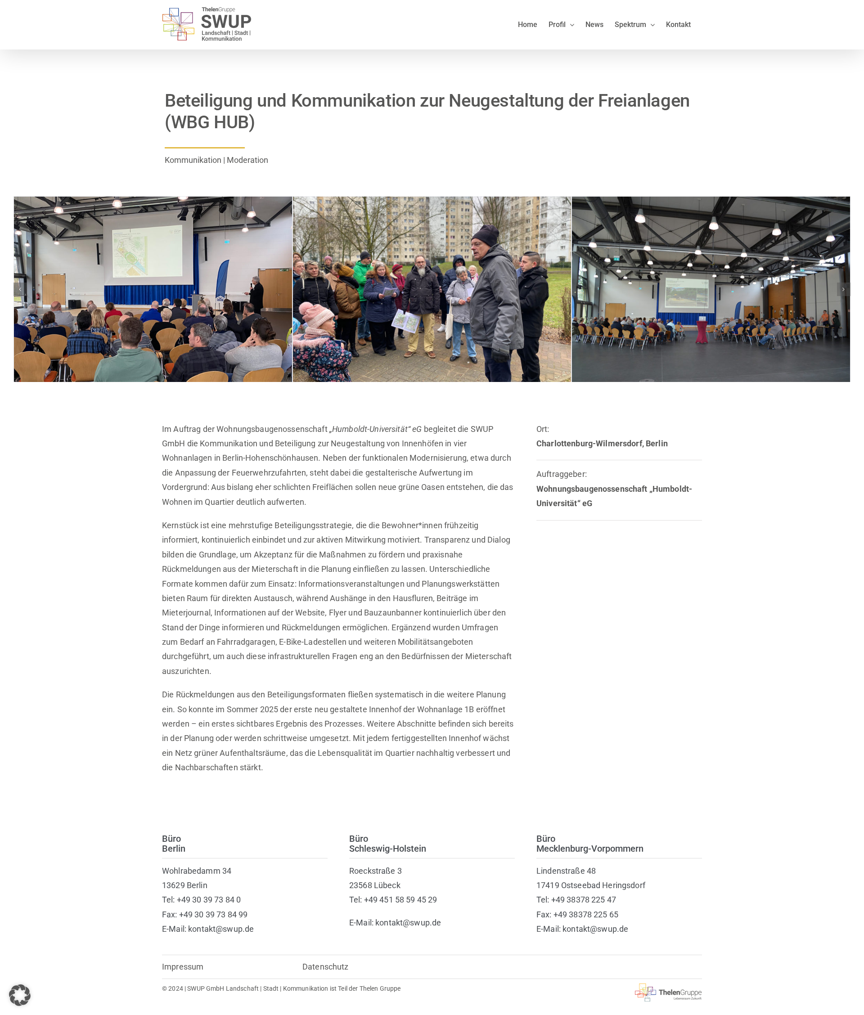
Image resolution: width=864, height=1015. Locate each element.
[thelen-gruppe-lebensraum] (668, 987)
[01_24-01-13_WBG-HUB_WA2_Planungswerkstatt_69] (153, 201)
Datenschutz (325, 966)
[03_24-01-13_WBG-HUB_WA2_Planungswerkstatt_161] (711, 201)
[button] (20, 289)
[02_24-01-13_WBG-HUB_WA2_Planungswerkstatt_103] (432, 201)
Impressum (182, 966)
